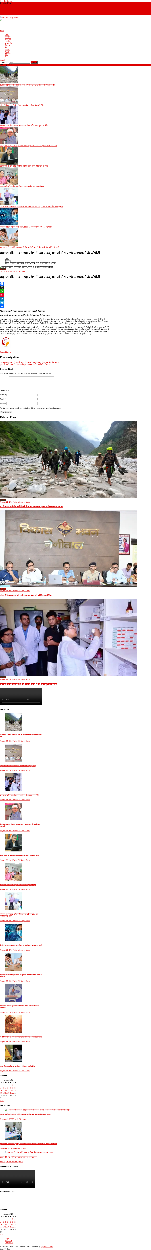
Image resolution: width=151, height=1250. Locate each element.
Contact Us (9, 14)
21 (11, 1093)
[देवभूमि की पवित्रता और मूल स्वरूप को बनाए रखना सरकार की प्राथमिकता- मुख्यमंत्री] (21, 812)
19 (6, 1093)
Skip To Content (6, 1)
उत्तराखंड (8, 39)
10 (1, 1090)
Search (2, 60)
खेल (6, 47)
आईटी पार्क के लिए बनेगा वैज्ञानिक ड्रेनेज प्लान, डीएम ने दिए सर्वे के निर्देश (24, 166)
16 (15, 1090)
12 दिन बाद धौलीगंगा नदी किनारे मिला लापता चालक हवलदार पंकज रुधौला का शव (27, 85)
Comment (4, 391)
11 (3, 1090)
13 (8, 1090)
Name (3, 395)
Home (7, 35)
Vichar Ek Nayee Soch (21, 502)
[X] (54, 287)
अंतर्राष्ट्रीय (8, 43)
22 (13, 1093)
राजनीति (7, 37)
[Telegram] (54, 302)
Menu (2, 31)
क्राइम (7, 52)
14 (11, 1090)
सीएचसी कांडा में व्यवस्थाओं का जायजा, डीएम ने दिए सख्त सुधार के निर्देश (24, 125)
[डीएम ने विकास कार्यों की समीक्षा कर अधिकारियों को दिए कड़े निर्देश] (21, 753)
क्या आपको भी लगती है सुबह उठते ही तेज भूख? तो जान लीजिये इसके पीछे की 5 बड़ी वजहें (29, 247)
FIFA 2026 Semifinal (129, 5)
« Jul (2, 1101)
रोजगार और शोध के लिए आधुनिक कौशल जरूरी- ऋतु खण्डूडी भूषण (22, 186)
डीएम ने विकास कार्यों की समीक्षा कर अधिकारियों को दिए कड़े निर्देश (22, 105)
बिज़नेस (7, 45)
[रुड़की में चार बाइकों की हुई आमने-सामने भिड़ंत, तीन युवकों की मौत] (21, 1054)
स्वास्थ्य (7, 50)
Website (3, 403)
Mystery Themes (47, 1247)
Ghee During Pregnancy (112, 5)
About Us (8, 11)
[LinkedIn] (54, 299)
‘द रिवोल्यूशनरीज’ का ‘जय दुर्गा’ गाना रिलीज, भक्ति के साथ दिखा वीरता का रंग (21, 1037)
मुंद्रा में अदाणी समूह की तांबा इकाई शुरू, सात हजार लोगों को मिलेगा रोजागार (25, 364)
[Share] (54, 306)
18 (4, 1093)
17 (1, 1093)
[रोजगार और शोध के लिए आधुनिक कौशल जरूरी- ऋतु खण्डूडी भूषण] (21, 872)
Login (7, 9)
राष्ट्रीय (7, 41)
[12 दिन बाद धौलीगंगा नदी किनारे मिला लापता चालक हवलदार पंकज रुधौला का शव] (21, 722)
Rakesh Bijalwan (18, 271)
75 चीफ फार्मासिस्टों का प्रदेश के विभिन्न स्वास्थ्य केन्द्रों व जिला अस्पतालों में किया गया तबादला (25, 1114)
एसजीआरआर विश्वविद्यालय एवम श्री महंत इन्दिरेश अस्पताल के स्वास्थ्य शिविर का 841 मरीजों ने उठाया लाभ (28, 1144)
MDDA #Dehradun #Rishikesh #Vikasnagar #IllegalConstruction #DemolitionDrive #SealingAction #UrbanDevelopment (57, 5)
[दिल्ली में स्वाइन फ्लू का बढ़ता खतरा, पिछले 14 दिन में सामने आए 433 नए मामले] (21, 933)
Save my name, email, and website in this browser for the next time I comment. (32, 408)
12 (6, 1090)
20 (8, 1093)
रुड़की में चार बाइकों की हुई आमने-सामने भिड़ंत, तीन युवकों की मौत (17, 1066)
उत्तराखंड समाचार (6, 5)
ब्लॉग (6, 56)
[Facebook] (54, 284)
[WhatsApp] (54, 291)
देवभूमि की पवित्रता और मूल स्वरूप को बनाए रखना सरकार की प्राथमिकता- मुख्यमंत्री (28, 146)
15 (13, 1090)
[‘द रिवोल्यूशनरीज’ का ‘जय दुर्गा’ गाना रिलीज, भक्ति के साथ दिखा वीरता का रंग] (21, 1024)
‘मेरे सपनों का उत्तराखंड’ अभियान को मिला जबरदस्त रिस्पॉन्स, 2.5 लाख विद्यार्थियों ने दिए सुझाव (31, 207)
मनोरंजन (7, 54)
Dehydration (141, 5)
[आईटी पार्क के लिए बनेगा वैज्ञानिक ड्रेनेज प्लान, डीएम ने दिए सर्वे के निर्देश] (21, 843)
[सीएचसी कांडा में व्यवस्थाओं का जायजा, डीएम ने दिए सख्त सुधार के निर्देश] (21, 782)
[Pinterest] (54, 295)
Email (3, 399)
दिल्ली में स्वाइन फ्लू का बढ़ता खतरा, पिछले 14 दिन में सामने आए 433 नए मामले (26, 227)
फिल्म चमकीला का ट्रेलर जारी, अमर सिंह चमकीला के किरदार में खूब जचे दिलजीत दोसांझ (29, 362)
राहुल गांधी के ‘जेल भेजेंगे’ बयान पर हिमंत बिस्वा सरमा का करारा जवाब (18, 1157)
